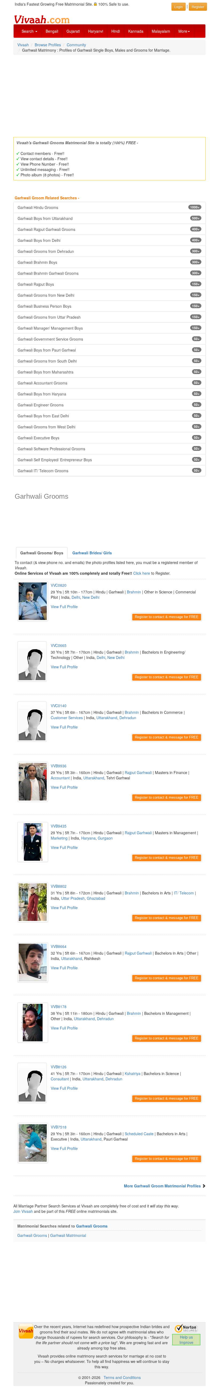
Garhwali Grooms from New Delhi (109, 295)
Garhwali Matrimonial (68, 1235)
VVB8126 (59, 1066)
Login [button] (178, 6)
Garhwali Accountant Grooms (109, 383)
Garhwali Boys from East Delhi (109, 415)
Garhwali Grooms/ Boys (41, 552)
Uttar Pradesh (73, 898)
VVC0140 (59, 705)
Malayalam (161, 31)
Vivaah (23, 44)
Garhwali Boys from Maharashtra (109, 372)
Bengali (52, 31)
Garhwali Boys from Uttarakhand (109, 218)
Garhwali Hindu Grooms (109, 207)
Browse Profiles (48, 44)
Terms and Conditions (122, 1377)
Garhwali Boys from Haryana (109, 394)
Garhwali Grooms (92, 1226)
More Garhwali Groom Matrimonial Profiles (162, 1185)
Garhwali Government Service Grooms (109, 339)
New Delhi (90, 597)
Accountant (60, 777)
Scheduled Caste (139, 1133)
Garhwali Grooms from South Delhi (109, 361)
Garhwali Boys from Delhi (109, 240)
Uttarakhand (106, 717)
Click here (141, 573)
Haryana (88, 838)
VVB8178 (59, 1006)
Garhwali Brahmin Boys (109, 262)
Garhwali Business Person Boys (109, 306)
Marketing (59, 838)
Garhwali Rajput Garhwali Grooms (109, 229)
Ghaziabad (96, 898)
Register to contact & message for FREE (166, 617)
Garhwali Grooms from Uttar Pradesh (109, 317)
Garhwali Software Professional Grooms (109, 448)
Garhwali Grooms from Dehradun (109, 251)
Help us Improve (186, 1339)
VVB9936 (59, 765)
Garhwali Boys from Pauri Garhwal (109, 350)
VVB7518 (59, 1127)
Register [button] (198, 6)
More (182, 31)
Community (76, 44)
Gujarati (73, 31)
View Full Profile (64, 606)
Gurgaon (105, 838)
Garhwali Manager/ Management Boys (109, 328)
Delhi (76, 597)
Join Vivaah (23, 1211)
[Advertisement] (109, 94)
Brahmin (134, 591)
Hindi (115, 31)
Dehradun (127, 717)
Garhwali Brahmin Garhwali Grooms (109, 273)
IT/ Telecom (184, 892)
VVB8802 (59, 886)
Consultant (60, 1078)
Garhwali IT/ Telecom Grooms (109, 470)
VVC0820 (59, 585)
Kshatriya (132, 1073)
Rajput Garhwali (138, 772)
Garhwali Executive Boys (109, 437)
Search (28, 31)
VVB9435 (59, 826)
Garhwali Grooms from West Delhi (109, 426)
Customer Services (67, 717)
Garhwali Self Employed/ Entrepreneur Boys (109, 459)
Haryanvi (95, 31)
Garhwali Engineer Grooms (109, 404)
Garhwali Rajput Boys (109, 284)
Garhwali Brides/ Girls (92, 552)
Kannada (135, 31)
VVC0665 (59, 645)
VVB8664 (59, 946)
